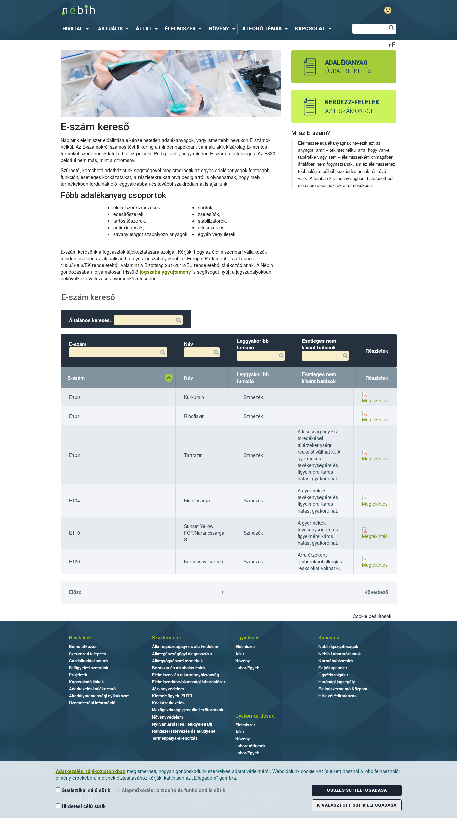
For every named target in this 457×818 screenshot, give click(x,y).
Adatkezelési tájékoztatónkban (91, 771)
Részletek (376, 377)
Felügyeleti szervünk (88, 668)
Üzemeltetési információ (92, 703)
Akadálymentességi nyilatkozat (99, 696)
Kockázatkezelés (168, 703)
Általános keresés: (90, 320)
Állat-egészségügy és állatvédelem (185, 646)
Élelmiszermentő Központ (342, 689)
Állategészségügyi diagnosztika (182, 654)
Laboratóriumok (250, 746)
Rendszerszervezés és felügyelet (183, 731)
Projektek (78, 675)
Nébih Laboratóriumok (339, 654)
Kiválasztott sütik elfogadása (356, 805)
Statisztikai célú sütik (85, 790)
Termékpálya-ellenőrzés (175, 738)
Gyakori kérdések (254, 716)
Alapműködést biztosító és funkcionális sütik (172, 790)
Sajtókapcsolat (332, 668)
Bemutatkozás (83, 646)
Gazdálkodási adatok (89, 661)
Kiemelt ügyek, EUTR (172, 696)
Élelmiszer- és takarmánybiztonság (185, 675)
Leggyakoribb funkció (253, 377)
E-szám (76, 377)
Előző (75, 592)
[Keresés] (391, 29)
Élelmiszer (245, 646)
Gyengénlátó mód (387, 10)
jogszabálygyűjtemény (165, 271)
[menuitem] (77, 29)
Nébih (159, 10)
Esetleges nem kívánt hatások (319, 377)
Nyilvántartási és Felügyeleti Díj (182, 724)
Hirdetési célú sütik (83, 806)
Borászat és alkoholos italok (179, 668)
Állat (239, 654)
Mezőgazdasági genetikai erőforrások (187, 710)
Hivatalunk (80, 637)
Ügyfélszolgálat (333, 675)
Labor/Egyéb (247, 668)
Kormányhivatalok (336, 661)
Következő (376, 592)
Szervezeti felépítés (87, 654)
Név (188, 377)
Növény (242, 661)
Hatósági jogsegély (336, 682)
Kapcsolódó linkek (86, 682)
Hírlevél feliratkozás (337, 696)
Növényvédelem (167, 717)
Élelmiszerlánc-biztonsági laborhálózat (188, 682)
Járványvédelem (168, 689)
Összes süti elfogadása (357, 790)
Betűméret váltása (392, 44)
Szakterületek (167, 637)
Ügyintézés (247, 637)
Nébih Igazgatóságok (338, 646)
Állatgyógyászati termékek (177, 661)
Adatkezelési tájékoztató (92, 689)
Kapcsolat (329, 637)
